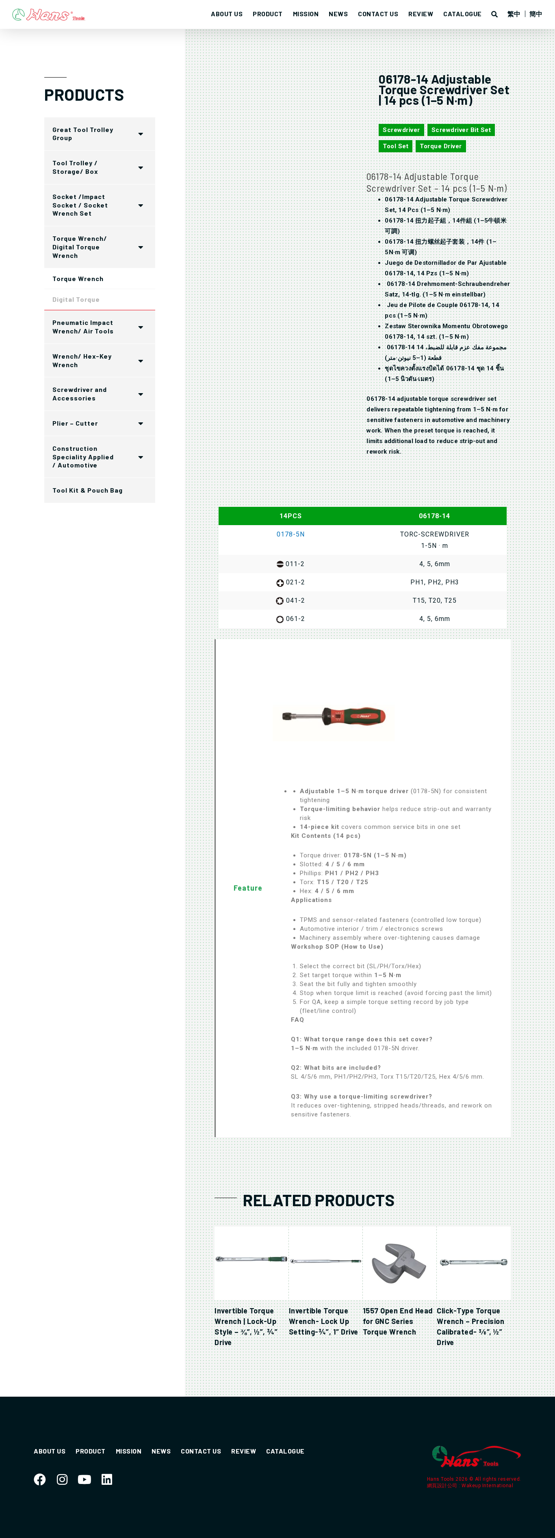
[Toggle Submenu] (141, 134)
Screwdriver (401, 130)
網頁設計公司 (443, 1485)
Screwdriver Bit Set (461, 130)
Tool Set (395, 146)
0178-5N (291, 534)
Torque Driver (441, 146)
